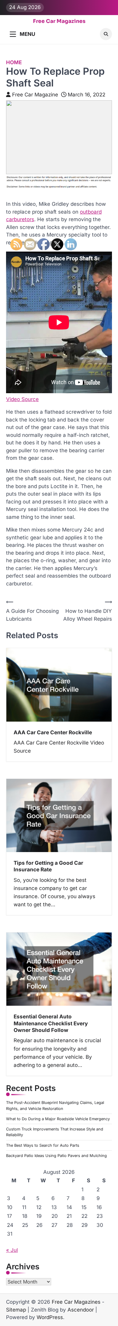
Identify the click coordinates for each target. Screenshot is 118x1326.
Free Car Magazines (59, 21)
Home (14, 62)
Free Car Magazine (35, 95)
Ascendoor (80, 1310)
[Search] (106, 34)
